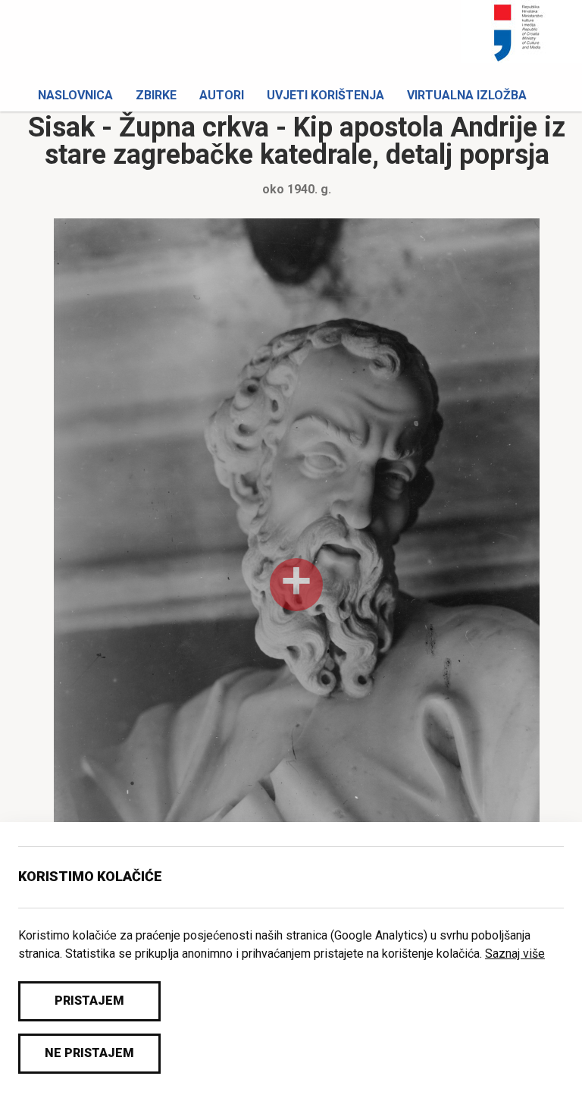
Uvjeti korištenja (325, 95)
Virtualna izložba (467, 95)
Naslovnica (75, 95)
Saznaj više (515, 953)
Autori (221, 95)
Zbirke (156, 95)
